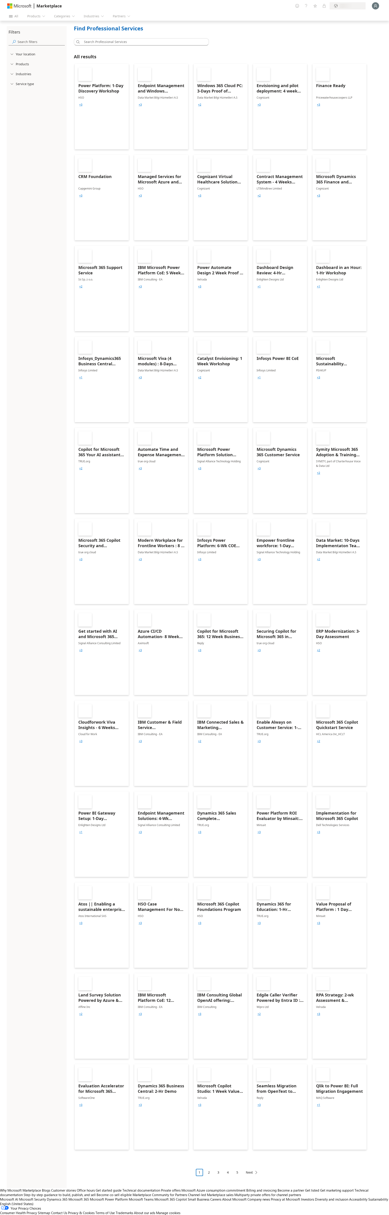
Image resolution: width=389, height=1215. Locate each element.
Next (249, 1172)
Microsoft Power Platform (109, 1199)
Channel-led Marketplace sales (210, 1194)
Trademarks (124, 1212)
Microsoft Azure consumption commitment (213, 1190)
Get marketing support (337, 1190)
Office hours (86, 1190)
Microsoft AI (9, 1199)
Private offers (171, 1190)
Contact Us (59, 1212)
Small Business (198, 1199)
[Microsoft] (19, 6)
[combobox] (142, 41)
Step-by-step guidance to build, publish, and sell (60, 1194)
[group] (80, 104)
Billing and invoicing (261, 1190)
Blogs (46, 1190)
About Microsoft (234, 1199)
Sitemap (44, 1212)
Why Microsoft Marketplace (20, 1190)
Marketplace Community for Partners (160, 1194)
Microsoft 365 (78, 1199)
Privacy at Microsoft (285, 1199)
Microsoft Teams (141, 1199)
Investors (307, 1199)
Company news (258, 1199)
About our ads (144, 1212)
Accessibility (358, 1199)
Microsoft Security (32, 1199)
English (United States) (17, 1203)
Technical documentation (141, 1190)
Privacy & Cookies (81, 1212)
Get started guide (109, 1190)
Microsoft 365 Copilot (170, 1199)
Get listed (312, 1190)
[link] (102, 106)
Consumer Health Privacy (18, 1212)
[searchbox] (41, 41)
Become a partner (291, 1190)
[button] (77, 42)
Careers (215, 1199)
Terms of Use (105, 1212)
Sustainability (378, 1199)
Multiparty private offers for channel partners (267, 1194)
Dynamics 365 (57, 1199)
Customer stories (63, 1190)
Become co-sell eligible (114, 1194)
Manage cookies (168, 1212)
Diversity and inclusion (331, 1199)
